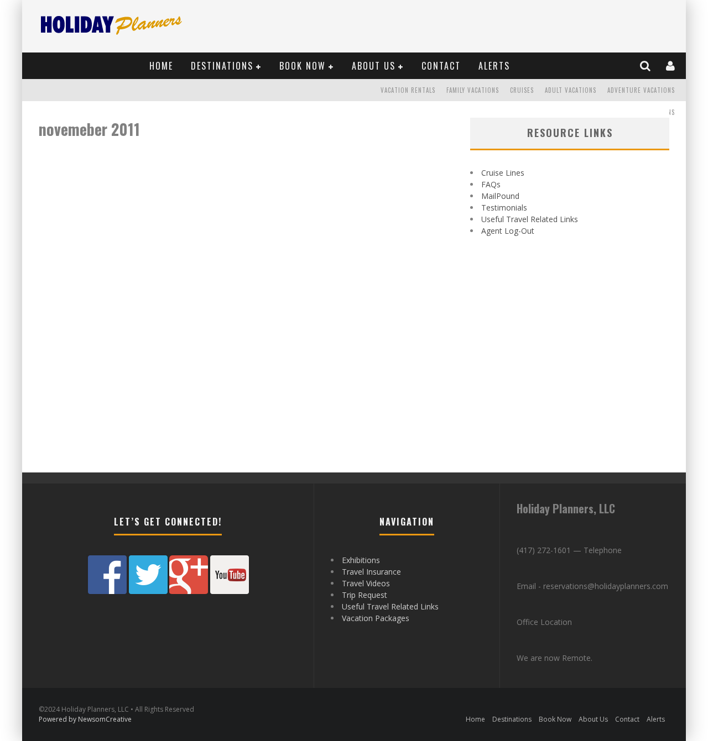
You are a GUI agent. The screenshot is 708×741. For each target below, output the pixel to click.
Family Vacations (472, 90)
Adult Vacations (570, 90)
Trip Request (364, 595)
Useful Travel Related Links (529, 219)
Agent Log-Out (507, 230)
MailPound (500, 196)
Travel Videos (366, 583)
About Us (373, 65)
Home (161, 65)
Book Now (302, 65)
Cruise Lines (502, 172)
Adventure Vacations (641, 90)
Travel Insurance (371, 571)
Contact (441, 65)
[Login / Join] (671, 65)
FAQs (491, 184)
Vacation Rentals (408, 90)
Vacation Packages (375, 618)
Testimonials (504, 207)
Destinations (222, 65)
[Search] (646, 65)
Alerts (494, 65)
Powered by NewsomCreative (85, 719)
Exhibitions (361, 560)
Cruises (522, 90)
